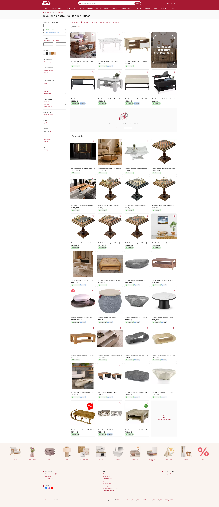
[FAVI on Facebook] (46, 488)
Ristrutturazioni (84, 459)
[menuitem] (46, 8)
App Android (169, 474)
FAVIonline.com (49, 500)
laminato (46, 72)
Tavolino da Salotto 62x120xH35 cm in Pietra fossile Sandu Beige (171, 355)
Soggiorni (135, 459)
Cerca (137, 3)
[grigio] (50, 53)
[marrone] (52, 53)
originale (46, 104)
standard (46, 102)
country (45, 150)
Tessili (49, 459)
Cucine (101, 459)
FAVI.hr (145, 500)
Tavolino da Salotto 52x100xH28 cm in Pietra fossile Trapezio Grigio (145, 392)
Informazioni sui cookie (109, 490)
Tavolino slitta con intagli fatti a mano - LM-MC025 (167, 243)
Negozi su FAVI (106, 476)
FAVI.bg (162, 500)
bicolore (46, 141)
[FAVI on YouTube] (52, 488)
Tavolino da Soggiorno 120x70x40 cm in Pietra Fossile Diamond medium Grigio (148, 317)
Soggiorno (49, 12)
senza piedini (47, 106)
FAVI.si (172, 500)
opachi (45, 123)
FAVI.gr (167, 500)
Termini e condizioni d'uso (110, 488)
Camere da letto (152, 459)
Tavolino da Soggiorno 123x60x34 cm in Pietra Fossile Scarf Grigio (145, 355)
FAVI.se (150, 500)
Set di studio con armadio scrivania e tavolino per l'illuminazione (90, 168)
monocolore (47, 139)
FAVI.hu (139, 500)
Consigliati (75, 22)
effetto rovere (47, 62)
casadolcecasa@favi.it (53, 474)
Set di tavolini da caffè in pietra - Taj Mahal (84, 280)
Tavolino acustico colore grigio (107, 317)
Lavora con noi (49, 478)
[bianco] (44, 53)
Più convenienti (105, 22)
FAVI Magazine (106, 483)
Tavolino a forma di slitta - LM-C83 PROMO (84, 430)
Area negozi (105, 486)
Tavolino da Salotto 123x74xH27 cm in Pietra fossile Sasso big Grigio (145, 280)
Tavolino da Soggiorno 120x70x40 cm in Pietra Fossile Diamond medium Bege (175, 392)
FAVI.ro (134, 500)
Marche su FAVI (107, 478)
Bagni (118, 459)
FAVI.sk (124, 500)
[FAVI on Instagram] (49, 488)
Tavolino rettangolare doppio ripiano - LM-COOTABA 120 (88, 355)
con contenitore (48, 114)
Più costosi (115, 22)
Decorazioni (32, 459)
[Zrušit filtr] (50, 131)
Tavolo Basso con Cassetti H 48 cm (162, 280)
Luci (67, 459)
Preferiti (85, 22)
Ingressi (186, 459)
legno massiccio (48, 70)
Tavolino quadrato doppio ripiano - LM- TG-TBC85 (140, 430)
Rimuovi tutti (119, 128)
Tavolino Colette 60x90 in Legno (108, 61)
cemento (46, 75)
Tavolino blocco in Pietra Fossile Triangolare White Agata (88, 392)
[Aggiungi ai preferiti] (93, 34)
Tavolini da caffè (59, 12)
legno (45, 83)
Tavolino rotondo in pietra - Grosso (162, 317)
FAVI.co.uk (156, 500)
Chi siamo (105, 474)
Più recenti (94, 22)
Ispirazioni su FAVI (107, 481)
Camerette (169, 459)
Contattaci (48, 476)
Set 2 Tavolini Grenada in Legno (107, 392)
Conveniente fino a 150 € (51, 40)
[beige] (55, 53)
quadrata (46, 91)
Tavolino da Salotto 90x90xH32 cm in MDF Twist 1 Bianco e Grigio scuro (92, 317)
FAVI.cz (118, 500)
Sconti (203, 459)
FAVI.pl (129, 500)
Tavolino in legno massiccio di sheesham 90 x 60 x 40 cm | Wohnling (91, 61)
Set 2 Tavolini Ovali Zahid (105, 430)
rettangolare (47, 93)
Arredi (15, 459)
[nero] (47, 53)
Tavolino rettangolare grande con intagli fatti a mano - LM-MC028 (118, 280)
